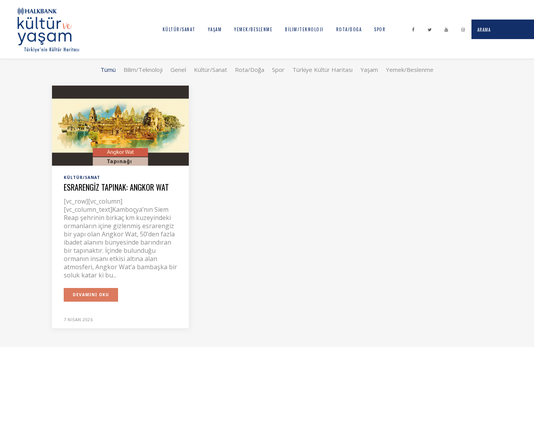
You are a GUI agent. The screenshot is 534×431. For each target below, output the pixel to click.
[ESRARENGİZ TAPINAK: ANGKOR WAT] (120, 125)
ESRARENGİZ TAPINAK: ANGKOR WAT (116, 187)
